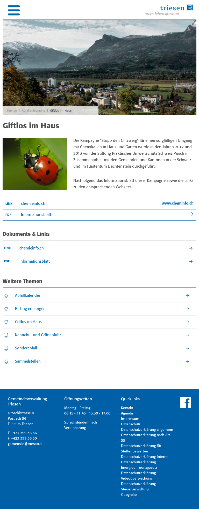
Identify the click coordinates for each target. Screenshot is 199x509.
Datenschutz (130, 424)
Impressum (130, 419)
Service (11, 110)
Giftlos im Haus (61, 110)
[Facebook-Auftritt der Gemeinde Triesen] (185, 407)
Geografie (129, 495)
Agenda (127, 413)
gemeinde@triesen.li (25, 444)
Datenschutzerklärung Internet (145, 457)
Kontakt (127, 408)
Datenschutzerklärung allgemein (147, 430)
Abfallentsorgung (33, 110)
